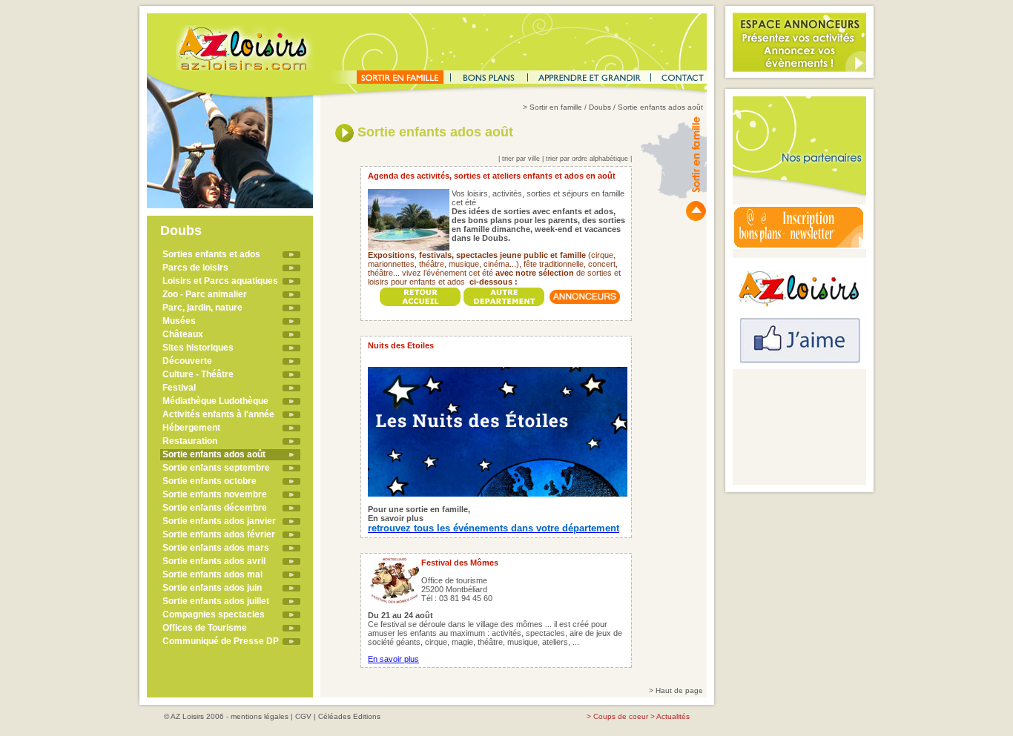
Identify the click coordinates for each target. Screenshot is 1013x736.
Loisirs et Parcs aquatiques (220, 281)
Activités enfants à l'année (218, 414)
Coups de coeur (620, 716)
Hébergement (191, 427)
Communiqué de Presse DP (220, 641)
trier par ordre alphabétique (587, 158)
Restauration (189, 441)
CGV (303, 716)
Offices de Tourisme (204, 628)
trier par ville (521, 158)
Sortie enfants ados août (213, 454)
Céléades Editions (349, 716)
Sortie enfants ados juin (212, 588)
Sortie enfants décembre (214, 508)
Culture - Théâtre (198, 374)
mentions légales (259, 716)
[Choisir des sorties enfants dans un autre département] (504, 293)
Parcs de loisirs (195, 267)
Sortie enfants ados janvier (219, 521)
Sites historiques (198, 347)
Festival (179, 387)
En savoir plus (393, 658)
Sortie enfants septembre (216, 468)
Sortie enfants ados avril (213, 561)
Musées (179, 321)
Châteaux (182, 334)
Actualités (673, 716)
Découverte (187, 361)
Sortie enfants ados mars (215, 548)
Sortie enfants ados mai (212, 574)
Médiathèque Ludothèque (215, 401)
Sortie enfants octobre (209, 481)
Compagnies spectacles (213, 614)
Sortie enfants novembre (214, 494)
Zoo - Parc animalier (204, 294)
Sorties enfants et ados (211, 254)
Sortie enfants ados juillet (215, 601)
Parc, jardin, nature (202, 307)
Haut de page (679, 690)
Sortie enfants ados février (218, 534)
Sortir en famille (555, 107)
